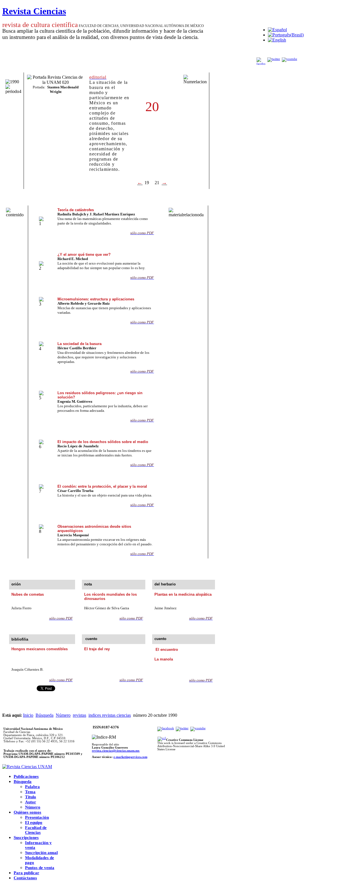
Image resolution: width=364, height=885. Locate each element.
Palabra (32, 786)
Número (63, 715)
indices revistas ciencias (109, 715)
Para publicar (26, 873)
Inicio (28, 715)
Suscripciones (26, 837)
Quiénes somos (27, 812)
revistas (79, 715)
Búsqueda (44, 715)
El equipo (33, 822)
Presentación (37, 817)
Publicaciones (26, 776)
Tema (30, 792)
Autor (30, 802)
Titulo (30, 797)
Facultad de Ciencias (36, 830)
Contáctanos (25, 878)
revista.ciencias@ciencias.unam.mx (116, 750)
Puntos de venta (39, 867)
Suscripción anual (41, 852)
